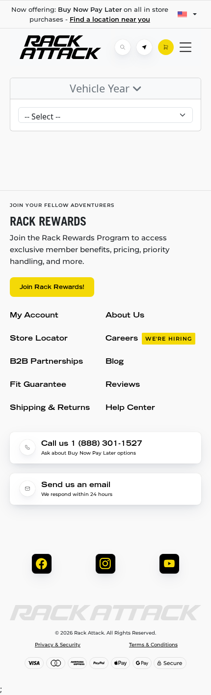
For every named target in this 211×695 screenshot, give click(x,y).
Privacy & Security (57, 645)
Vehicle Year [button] (101, 88)
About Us (125, 315)
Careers (149, 339)
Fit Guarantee (38, 385)
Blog (115, 362)
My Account (34, 315)
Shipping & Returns (50, 408)
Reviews (123, 385)
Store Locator (39, 339)
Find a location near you (110, 19)
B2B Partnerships (46, 362)
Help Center (130, 408)
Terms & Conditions (153, 645)
